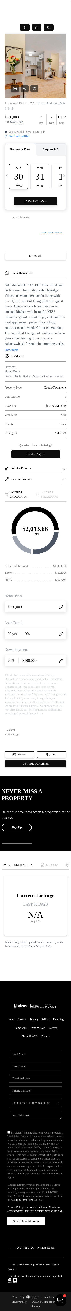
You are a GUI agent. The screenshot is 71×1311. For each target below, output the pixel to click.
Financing (58, 1019)
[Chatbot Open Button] (60, 1300)
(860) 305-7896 (24, 1199)
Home (11, 1019)
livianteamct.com (46, 1247)
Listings (22, 1019)
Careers (53, 1027)
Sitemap (35, 1306)
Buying (34, 1019)
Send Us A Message (26, 1221)
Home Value (20, 1027)
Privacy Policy (15, 1207)
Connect (45, 1036)
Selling (45, 1019)
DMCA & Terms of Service (45, 1301)
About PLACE (29, 1036)
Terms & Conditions (36, 1207)
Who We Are (38, 1027)
